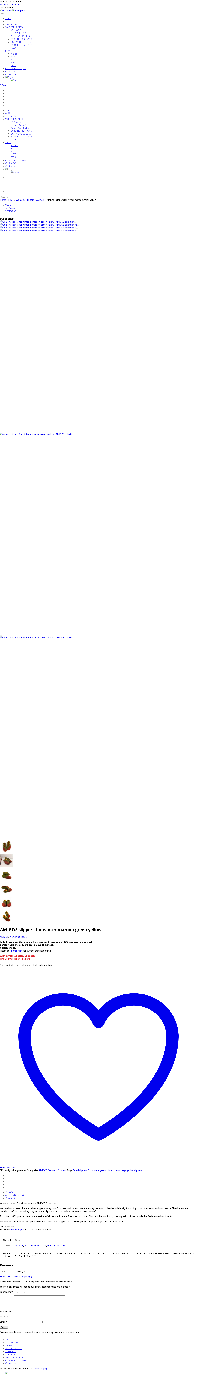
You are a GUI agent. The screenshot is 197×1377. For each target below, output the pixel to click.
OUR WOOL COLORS (21, 42)
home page (17, 950)
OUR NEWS (10, 71)
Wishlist (8, 204)
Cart (3, 85)
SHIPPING (10, 1351)
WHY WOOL (16, 30)
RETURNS (10, 1354)
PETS (13, 65)
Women (14, 53)
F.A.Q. (13, 47)
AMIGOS (40, 199)
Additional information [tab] (15, 1195)
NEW (13, 62)
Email (3, 1321)
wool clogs (121, 1170)
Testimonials (11, 24)
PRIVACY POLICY (13, 1348)
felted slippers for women (86, 1170)
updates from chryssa (15, 68)
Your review (7, 1311)
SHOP (8, 50)
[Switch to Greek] (104, 80)
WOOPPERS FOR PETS (21, 44)
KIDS (13, 59)
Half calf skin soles (56, 1245)
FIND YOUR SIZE (19, 33)
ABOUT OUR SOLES (20, 36)
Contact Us (10, 74)
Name (4, 1316)
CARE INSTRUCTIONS (21, 39)
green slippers (107, 1170)
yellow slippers (134, 1170)
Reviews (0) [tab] (10, 1198)
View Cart (5, 4)
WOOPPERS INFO (14, 27)
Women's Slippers (25, 199)
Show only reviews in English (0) (16, 1276)
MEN (13, 56)
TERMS (8, 1345)
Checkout (15, 4)
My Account (11, 207)
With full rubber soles (35, 1245)
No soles (18, 1245)
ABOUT (8, 21)
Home (8, 18)
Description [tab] (10, 1192)
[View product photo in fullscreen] (75, 222)
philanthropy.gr (40, 1368)
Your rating (6, 1291)
